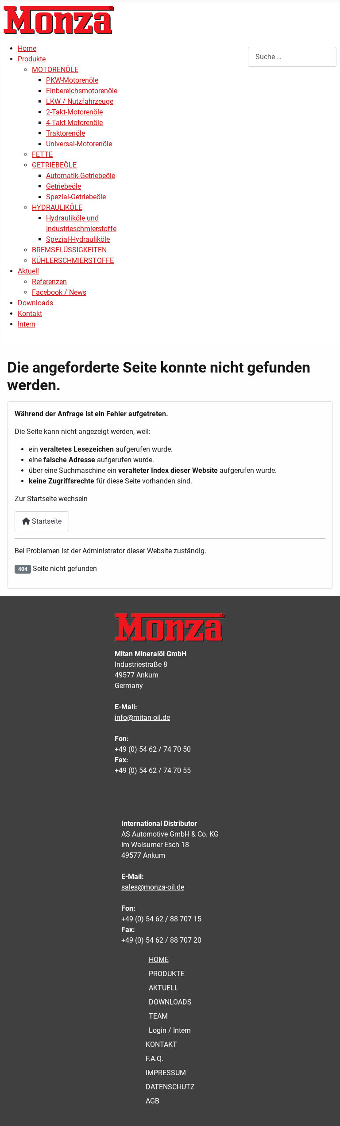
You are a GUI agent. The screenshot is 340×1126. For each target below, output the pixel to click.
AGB (152, 1101)
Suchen (236, 57)
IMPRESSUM (166, 1073)
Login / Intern (170, 1030)
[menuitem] (27, 48)
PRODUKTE (167, 974)
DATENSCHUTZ (170, 1087)
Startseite (46, 521)
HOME (159, 959)
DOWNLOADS (170, 1002)
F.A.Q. (154, 1058)
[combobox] (292, 57)
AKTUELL (163, 988)
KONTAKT (161, 1044)
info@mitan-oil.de (142, 717)
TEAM (158, 1016)
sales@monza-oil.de (152, 887)
